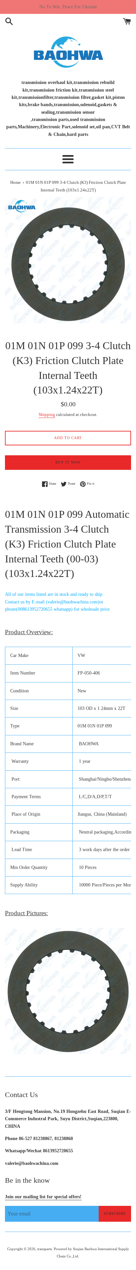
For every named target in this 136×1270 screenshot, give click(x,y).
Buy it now (68, 462)
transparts (44, 1249)
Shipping (47, 414)
